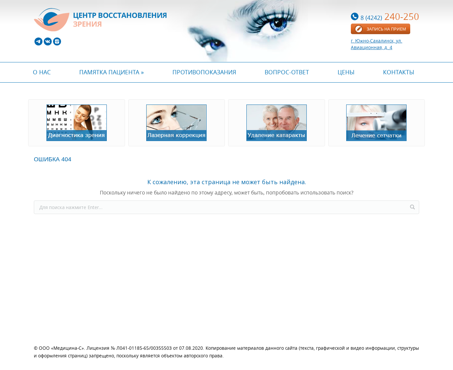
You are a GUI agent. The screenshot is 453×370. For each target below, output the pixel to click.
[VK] (48, 41)
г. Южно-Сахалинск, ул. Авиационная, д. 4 (376, 43)
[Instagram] (57, 41)
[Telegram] (38, 41)
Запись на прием (386, 29)
